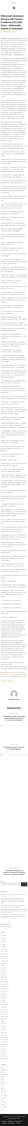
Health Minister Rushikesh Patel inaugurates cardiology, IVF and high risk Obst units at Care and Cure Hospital (14, 872)
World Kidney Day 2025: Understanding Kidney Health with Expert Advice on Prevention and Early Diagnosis (14, 718)
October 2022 (4, 1042)
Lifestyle (3, 1081)
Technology (3, 1102)
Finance (2, 1076)
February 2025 (4, 977)
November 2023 (4, 1011)
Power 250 (3, 1093)
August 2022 (4, 1046)
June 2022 (3, 1051)
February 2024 (4, 1005)
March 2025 (3, 974)
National (3, 1083)
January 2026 (4, 951)
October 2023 (4, 1014)
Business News (4, 1069)
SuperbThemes (17, 1118)
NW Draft (3, 1088)
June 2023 (3, 1023)
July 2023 (3, 1021)
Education (3, 1072)
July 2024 (3, 993)
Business (4, 680)
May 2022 (3, 1053)
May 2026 (3, 942)
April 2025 (3, 972)
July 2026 (3, 937)
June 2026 (3, 940)
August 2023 (4, 1018)
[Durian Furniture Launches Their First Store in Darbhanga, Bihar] (14, 733)
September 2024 (5, 988)
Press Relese (4, 1097)
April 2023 (3, 1028)
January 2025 (4, 979)
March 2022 (3, 1056)
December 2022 (4, 1037)
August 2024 (4, 991)
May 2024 (3, 998)
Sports (2, 1099)
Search (2, 881)
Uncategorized (4, 1106)
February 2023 (4, 1032)
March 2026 (3, 947)
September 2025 (5, 960)
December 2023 (4, 1009)
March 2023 (3, 1030)
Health (2, 1079)
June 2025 (3, 967)
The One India (11, 1116)
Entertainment (4, 1074)
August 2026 (4, 935)
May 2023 (3, 1025)
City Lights (23, 676)
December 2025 (4, 953)
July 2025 (3, 965)
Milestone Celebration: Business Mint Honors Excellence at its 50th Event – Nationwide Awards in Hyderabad (14, 674)
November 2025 (4, 956)
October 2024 (4, 986)
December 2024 (4, 981)
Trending (3, 1104)
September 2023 (5, 1016)
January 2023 (4, 1035)
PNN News (3, 1090)
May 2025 (3, 970)
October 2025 (4, 958)
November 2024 (4, 984)
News (2, 1086)
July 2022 (3, 1049)
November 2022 (4, 1039)
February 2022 (4, 1058)
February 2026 (4, 949)
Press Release (4, 1095)
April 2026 (3, 944)
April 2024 (3, 1000)
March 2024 (3, 1002)
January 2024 (4, 1007)
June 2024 (3, 995)
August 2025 (4, 963)
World (2, 1109)
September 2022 (5, 1044)
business (10, 680)
